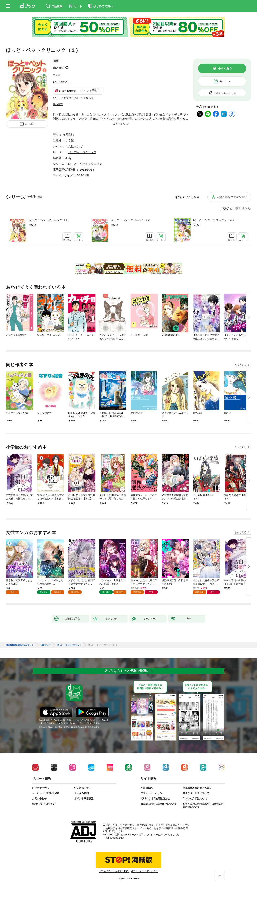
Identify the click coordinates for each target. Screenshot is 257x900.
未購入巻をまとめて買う (232, 197)
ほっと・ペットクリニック (85, 163)
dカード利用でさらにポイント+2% (72, 98)
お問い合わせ (39, 798)
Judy (68, 158)
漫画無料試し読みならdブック (19, 645)
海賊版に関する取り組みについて (159, 803)
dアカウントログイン (43, 803)
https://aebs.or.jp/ (115, 837)
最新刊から (243, 208)
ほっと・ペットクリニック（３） (214, 219)
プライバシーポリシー (153, 793)
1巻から (227, 208)
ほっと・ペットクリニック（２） (132, 219)
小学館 (69, 140)
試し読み (30, 123)
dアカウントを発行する (114, 871)
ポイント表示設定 (84, 798)
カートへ (225, 81)
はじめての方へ (40, 788)
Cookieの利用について (195, 798)
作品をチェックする (225, 92)
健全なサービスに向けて (196, 793)
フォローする (67, 68)
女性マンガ (75, 146)
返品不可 (58, 104)
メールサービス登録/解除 (45, 793)
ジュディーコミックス (82, 152)
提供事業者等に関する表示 (197, 788)
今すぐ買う (225, 68)
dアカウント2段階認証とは (155, 798)
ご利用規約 (147, 788)
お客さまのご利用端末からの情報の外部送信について (203, 805)
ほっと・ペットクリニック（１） (50, 219)
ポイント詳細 (89, 90)
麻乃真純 (58, 67)
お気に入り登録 (189, 197)
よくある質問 (81, 793)
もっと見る (240, 364)
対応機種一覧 (81, 788)
